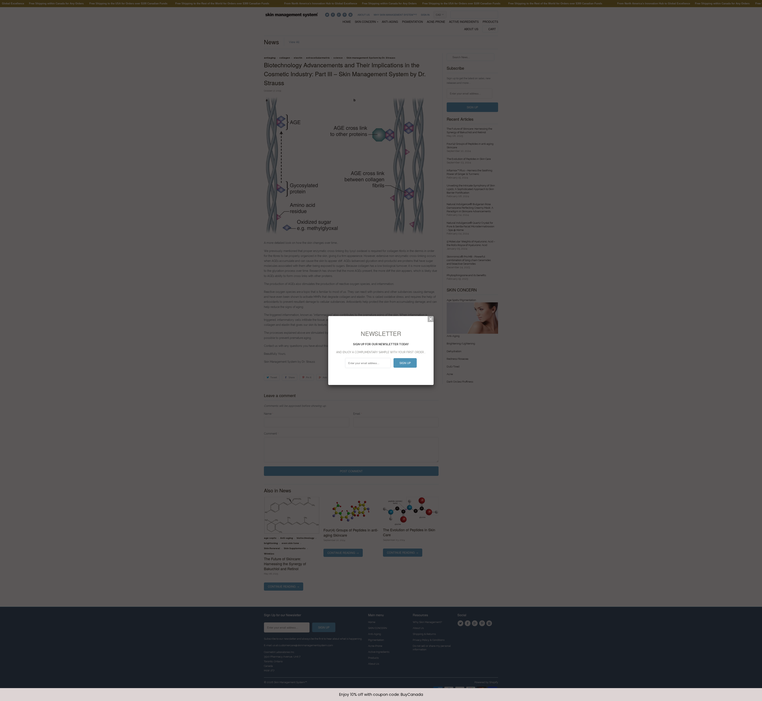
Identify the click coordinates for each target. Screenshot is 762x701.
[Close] (431, 319)
